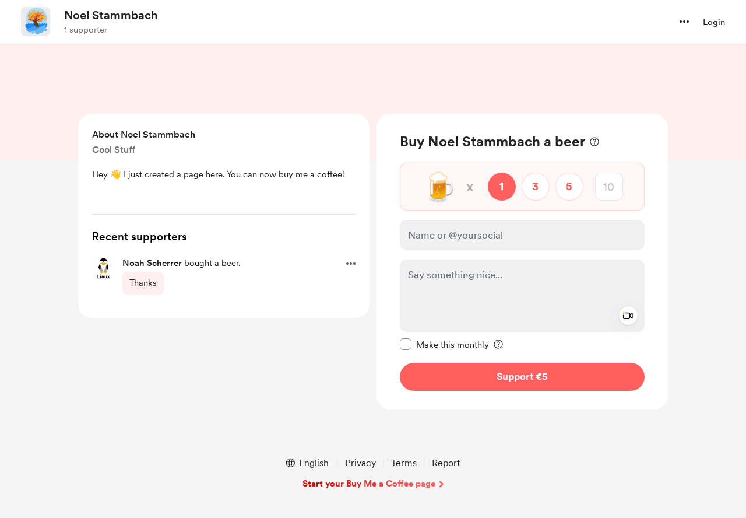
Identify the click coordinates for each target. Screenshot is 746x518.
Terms (404, 462)
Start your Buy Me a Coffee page (368, 483)
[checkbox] (444, 344)
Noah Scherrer (152, 263)
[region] (522, 262)
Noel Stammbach (111, 15)
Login (714, 22)
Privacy (360, 462)
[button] (684, 21)
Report (446, 462)
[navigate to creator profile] (35, 21)
